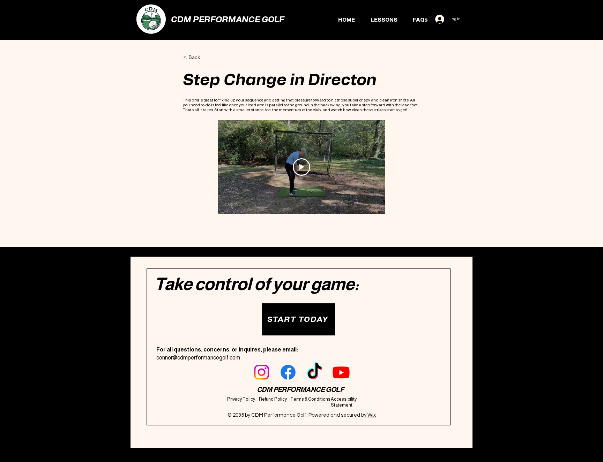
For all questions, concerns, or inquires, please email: (227, 350)
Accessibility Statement (344, 402)
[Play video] (301, 167)
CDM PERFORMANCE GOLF (227, 20)
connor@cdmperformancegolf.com (198, 358)
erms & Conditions (311, 399)
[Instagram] (261, 372)
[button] (298, 319)
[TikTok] (315, 372)
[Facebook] (288, 372)
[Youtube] (341, 372)
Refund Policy (273, 399)
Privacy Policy (241, 399)
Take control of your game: (256, 284)
